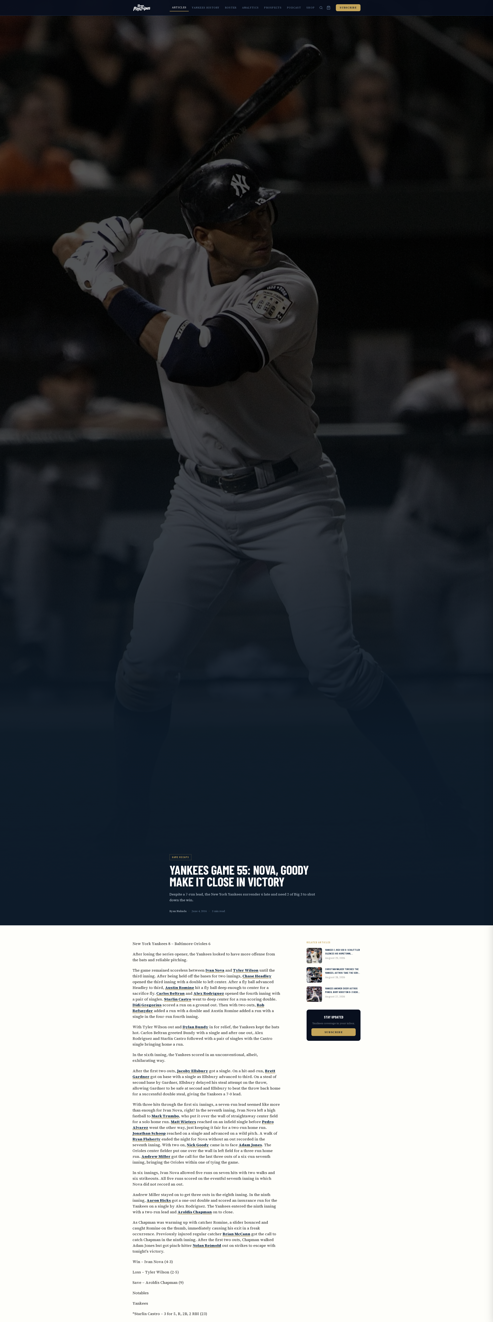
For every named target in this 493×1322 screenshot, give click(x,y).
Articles (179, 7)
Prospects (273, 7)
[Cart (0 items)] (328, 7)
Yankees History (206, 7)
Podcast (294, 7)
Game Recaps (180, 857)
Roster (231, 7)
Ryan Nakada (177, 911)
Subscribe (348, 7)
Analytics (250, 7)
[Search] (321, 7)
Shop (310, 7)
